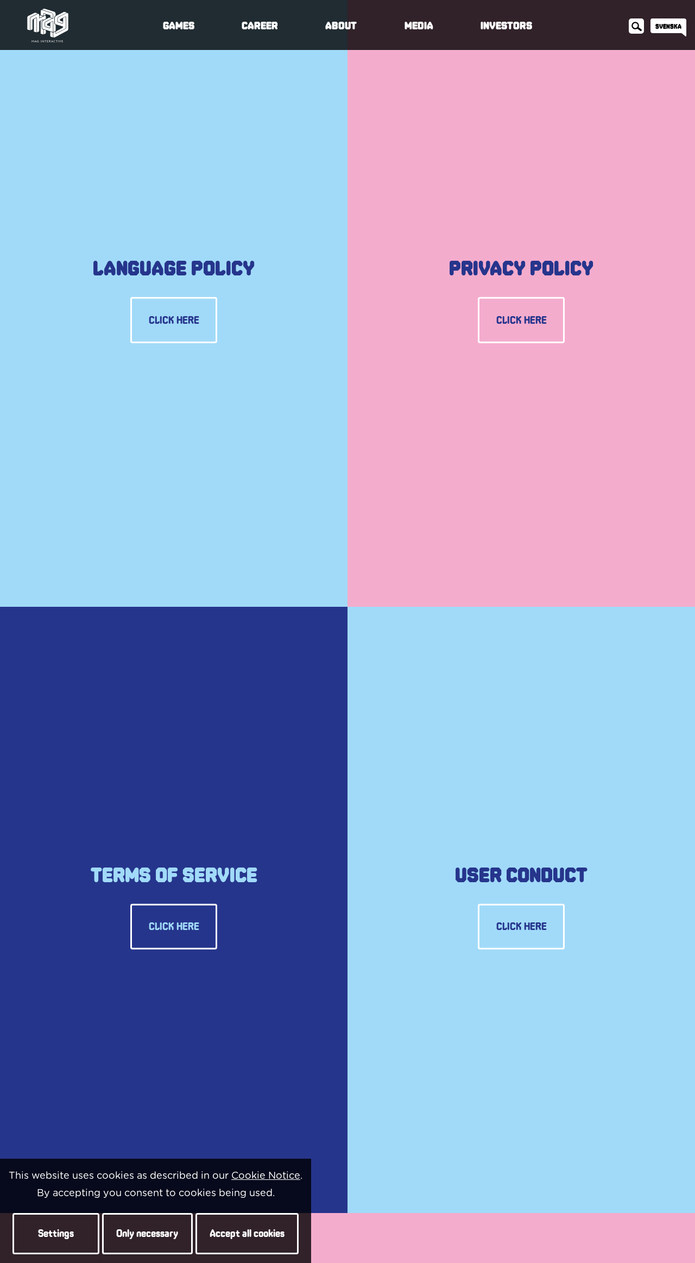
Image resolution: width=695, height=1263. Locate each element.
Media (419, 25)
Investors (506, 25)
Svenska (668, 26)
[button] (55, 1234)
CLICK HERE (174, 319)
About (341, 25)
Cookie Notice (265, 1176)
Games (178, 25)
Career (260, 25)
